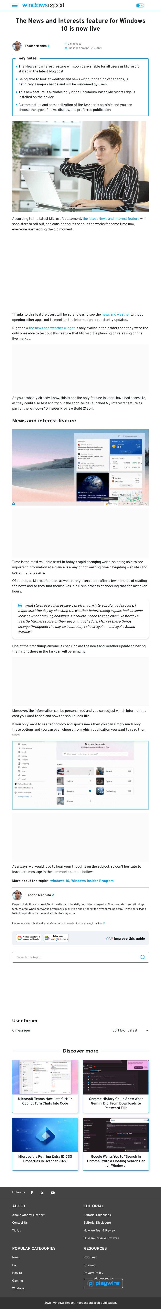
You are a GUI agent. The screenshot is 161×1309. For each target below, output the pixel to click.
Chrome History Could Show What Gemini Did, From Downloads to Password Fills (116, 1103)
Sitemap (89, 1265)
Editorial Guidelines (97, 1215)
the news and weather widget (52, 328)
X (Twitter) (42, 1192)
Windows (18, 1289)
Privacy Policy (93, 1273)
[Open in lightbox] (80, 467)
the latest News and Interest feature (111, 219)
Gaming (17, 1281)
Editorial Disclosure (97, 1223)
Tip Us (16, 1231)
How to (17, 1273)
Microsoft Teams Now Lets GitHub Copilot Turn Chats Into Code (45, 1101)
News (16, 1258)
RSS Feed (90, 1258)
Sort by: (119, 1030)
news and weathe (115, 314)
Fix (14, 1265)
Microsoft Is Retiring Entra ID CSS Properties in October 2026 (45, 1159)
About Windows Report (28, 1215)
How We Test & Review (99, 1231)
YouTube (53, 1192)
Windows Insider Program (92, 881)
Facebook (31, 1192)
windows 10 (59, 881)
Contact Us (20, 1223)
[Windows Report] (43, 5)
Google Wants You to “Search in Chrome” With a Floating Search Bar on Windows (116, 1161)
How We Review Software (101, 1238)
